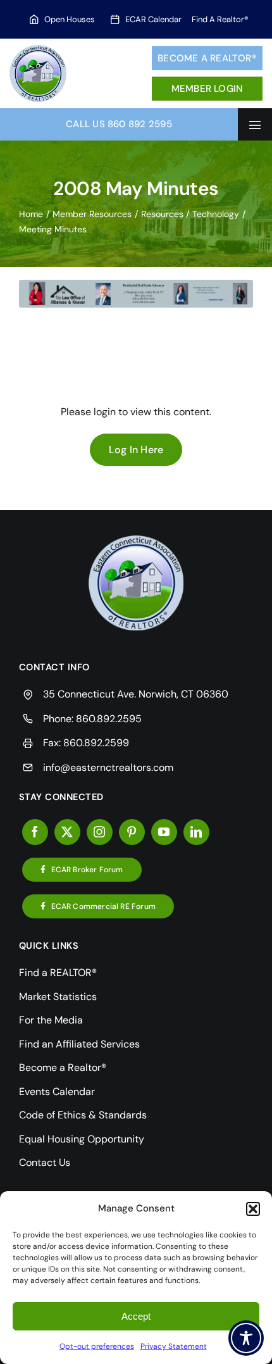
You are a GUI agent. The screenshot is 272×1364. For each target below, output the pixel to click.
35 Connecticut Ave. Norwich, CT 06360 (135, 694)
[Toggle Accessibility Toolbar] (246, 1338)
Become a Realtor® (207, 58)
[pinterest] (132, 832)
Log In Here (136, 449)
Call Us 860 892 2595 (119, 124)
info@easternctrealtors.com (108, 767)
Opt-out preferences (96, 1346)
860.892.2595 (109, 718)
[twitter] (67, 832)
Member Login (207, 88)
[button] (253, 1209)
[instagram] (100, 832)
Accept (136, 1316)
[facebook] (35, 832)
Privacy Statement (173, 1346)
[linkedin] (196, 832)
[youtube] (164, 832)
